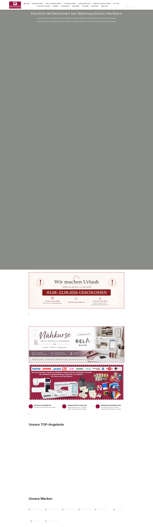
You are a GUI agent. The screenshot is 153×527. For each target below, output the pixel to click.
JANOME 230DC (111, 467)
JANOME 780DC (37, 467)
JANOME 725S (77, 467)
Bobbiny (55, 6)
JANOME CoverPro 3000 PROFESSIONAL (47, 437)
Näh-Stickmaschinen (53, 3)
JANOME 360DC (94, 467)
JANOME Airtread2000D (98, 452)
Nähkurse (94, 6)
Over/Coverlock (84, 3)
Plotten (116, 3)
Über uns (104, 6)
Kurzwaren (65, 6)
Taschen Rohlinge (43, 6)
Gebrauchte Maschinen (102, 3)
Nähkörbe (75, 6)
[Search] (139, 5)
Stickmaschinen (70, 3)
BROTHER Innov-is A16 (80, 481)
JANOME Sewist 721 (76, 437)
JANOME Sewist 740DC (57, 467)
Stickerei (85, 6)
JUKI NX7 (92, 437)
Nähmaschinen (37, 3)
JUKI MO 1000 (107, 437)
